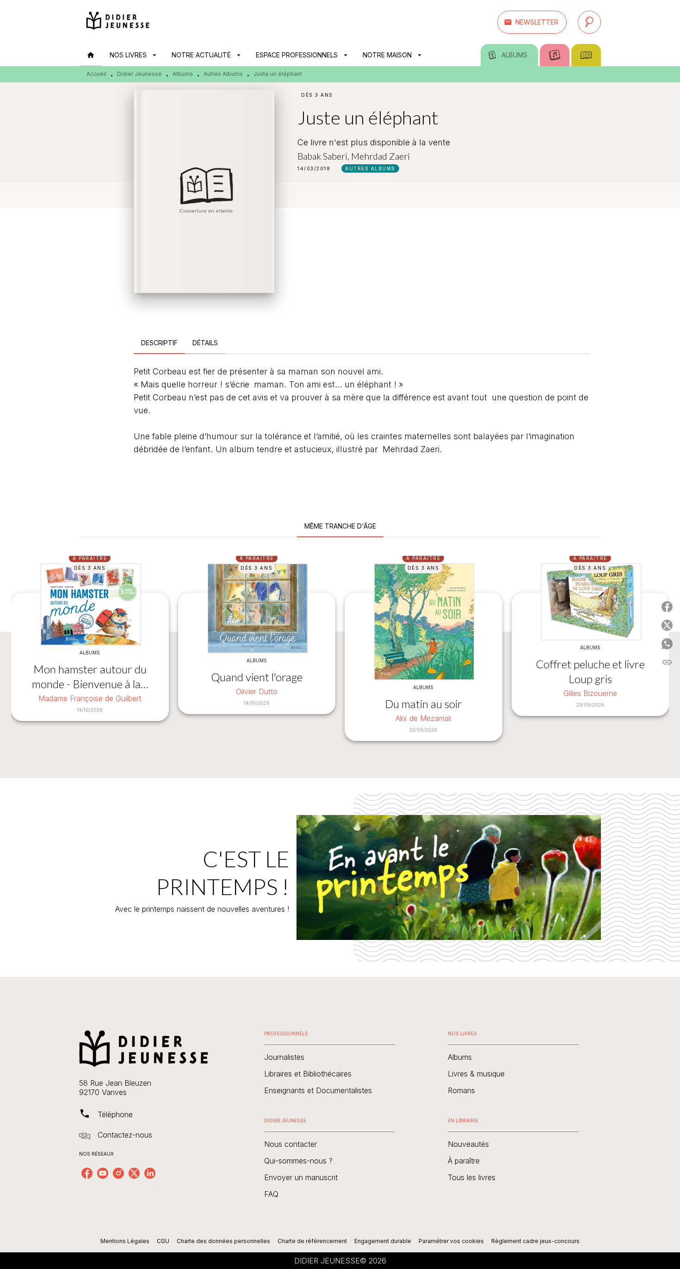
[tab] (90, 55)
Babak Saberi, (324, 156)
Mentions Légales (124, 1241)
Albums (183, 73)
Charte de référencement (312, 1241)
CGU (163, 1241)
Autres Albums (223, 73)
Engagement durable (382, 1241)
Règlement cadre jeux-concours (535, 1241)
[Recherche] (589, 22)
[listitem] (87, 1173)
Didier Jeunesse (139, 73)
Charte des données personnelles (223, 1241)
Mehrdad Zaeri (380, 156)
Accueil (96, 73)
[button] (532, 22)
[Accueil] (118, 22)
